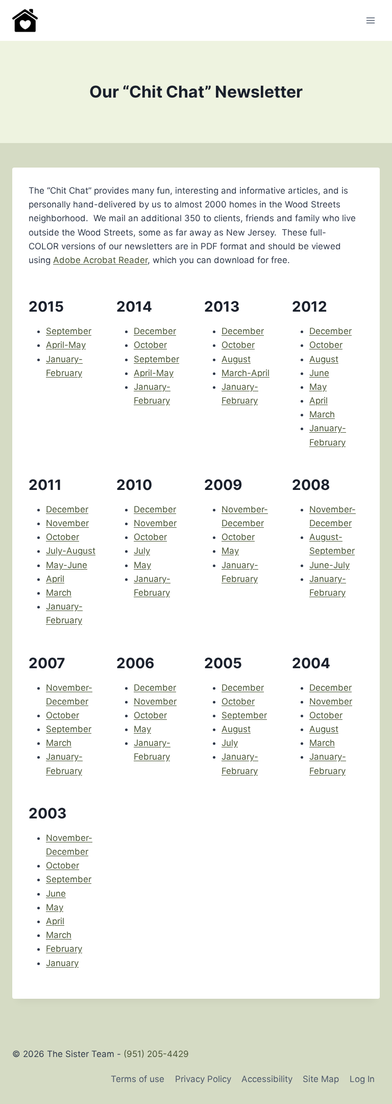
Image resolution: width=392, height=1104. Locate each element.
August (236, 359)
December (155, 331)
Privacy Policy (203, 1079)
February (64, 949)
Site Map (321, 1079)
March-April (246, 373)
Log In (362, 1079)
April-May (66, 345)
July (142, 551)
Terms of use (137, 1079)
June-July (329, 565)
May (318, 387)
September (68, 331)
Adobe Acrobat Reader (100, 260)
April (318, 400)
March (322, 414)
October (150, 345)
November (67, 523)
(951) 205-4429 (156, 1054)
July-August (70, 551)
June (319, 373)
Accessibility (266, 1079)
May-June (66, 565)
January (62, 963)
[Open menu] (370, 20)
